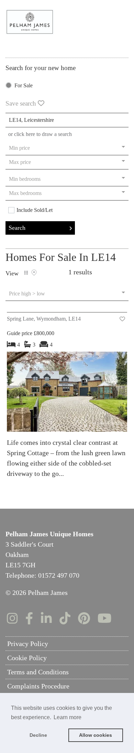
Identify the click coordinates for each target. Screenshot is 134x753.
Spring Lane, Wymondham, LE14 (44, 319)
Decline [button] (38, 735)
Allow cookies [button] (95, 735)
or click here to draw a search (40, 134)
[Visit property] (67, 394)
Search (17, 227)
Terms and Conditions (38, 672)
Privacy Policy (27, 643)
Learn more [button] (67, 717)
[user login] (110, 17)
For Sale (23, 85)
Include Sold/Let (34, 210)
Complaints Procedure (38, 686)
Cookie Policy (27, 658)
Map (34, 273)
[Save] (122, 319)
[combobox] (67, 120)
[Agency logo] (67, 22)
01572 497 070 (58, 575)
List (26, 273)
